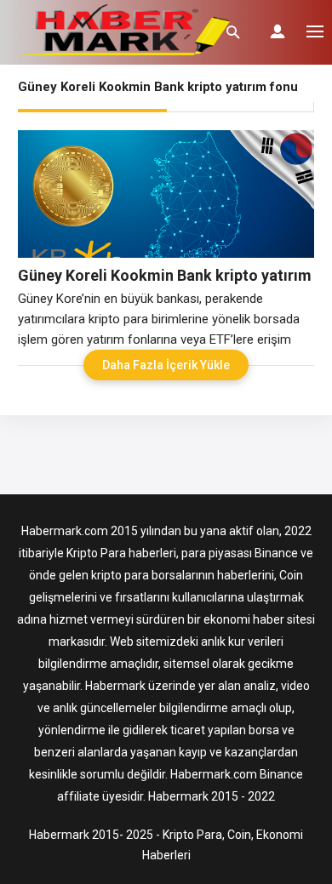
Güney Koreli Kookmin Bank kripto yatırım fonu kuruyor (165, 275)
